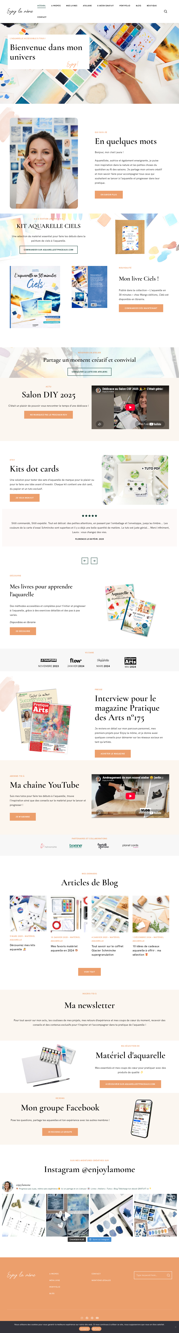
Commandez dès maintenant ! (89, 700)
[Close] (133, 626)
